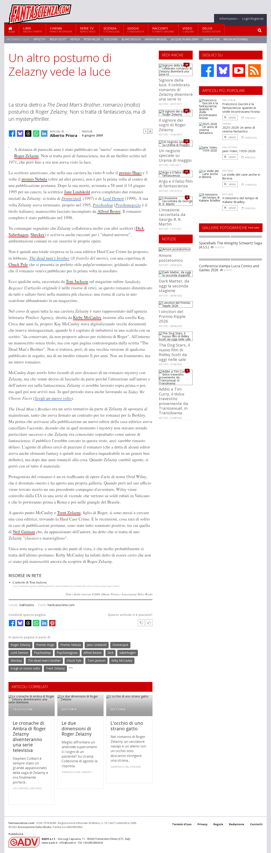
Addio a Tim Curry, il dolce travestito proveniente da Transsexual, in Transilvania (173, 400)
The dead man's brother (49, 258)
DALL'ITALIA (228, 100)
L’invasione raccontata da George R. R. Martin (172, 217)
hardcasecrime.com (61, 605)
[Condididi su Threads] (28, 133)
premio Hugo (130, 172)
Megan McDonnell (236, 39)
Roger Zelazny (26, 156)
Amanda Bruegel (156, 39)
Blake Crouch (131, 39)
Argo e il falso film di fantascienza (176, 183)
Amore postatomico (171, 258)
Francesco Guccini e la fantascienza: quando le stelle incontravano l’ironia (241, 108)
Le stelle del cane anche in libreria (241, 176)
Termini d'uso (182, 824)
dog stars (111, 39)
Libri (32, 29)
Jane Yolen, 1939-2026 (239, 151)
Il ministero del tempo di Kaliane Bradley (240, 200)
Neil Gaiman (24, 531)
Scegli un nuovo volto (53, 398)
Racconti (163, 29)
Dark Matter (211, 39)
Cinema (61, 29)
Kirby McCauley (87, 317)
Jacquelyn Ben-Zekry (185, 39)
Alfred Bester (108, 211)
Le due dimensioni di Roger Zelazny (77, 728)
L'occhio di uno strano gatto (127, 726)
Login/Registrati (253, 18)
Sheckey (37, 234)
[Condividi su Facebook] (12, 133)
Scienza (111, 29)
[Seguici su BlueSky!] (223, 70)
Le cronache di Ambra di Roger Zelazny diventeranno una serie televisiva (29, 736)
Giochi (135, 29)
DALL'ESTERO (229, 147)
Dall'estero (26, 605)
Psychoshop (103, 204)
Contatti (256, 824)
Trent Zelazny (69, 512)
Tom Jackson (77, 281)
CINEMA (226, 123)
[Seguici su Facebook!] (207, 70)
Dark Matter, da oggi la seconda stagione (174, 285)
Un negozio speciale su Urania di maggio (175, 155)
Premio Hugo (45, 645)
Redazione (236, 824)
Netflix (75, 39)
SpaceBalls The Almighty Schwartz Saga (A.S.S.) (230, 245)
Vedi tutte (253, 227)
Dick (140, 228)
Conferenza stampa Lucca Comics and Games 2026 (229, 268)
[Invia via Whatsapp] (36, 133)
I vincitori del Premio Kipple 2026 (172, 316)
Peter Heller (92, 39)
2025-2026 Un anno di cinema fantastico (238, 129)
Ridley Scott (58, 39)
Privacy (202, 824)
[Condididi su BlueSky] (20, 133)
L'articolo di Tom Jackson (30, 582)
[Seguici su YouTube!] (239, 70)
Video (188, 29)
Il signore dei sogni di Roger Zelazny (172, 124)
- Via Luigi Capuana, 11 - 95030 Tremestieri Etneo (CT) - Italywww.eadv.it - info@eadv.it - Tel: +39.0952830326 (86, 841)
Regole (218, 824)
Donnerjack (71, 198)
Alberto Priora (63, 135)
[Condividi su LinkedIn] (44, 133)
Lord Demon (113, 198)
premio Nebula (34, 179)
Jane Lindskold (77, 192)
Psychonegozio (128, 204)
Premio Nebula (70, 645)
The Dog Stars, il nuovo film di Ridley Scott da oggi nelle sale (174, 352)
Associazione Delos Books (34, 827)
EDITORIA (69, 709)
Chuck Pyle (18, 264)
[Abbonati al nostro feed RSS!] (254, 70)
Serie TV (87, 29)
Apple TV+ (39, 39)
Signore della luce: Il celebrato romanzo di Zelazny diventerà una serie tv (176, 89)
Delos (211, 29)
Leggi (232, 117)
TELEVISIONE (23, 709)
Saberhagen (18, 234)
